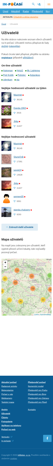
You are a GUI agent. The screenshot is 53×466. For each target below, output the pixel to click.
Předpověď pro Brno (37, 394)
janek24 (18, 170)
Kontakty (32, 409)
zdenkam (7, 79)
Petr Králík (8, 75)
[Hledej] (33, 4)
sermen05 (19, 196)
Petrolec (22, 75)
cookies (13, 458)
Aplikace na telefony (11, 425)
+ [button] (5, 262)
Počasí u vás (7, 394)
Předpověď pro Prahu (37, 390)
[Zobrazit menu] (49, 4)
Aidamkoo (35, 75)
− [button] (5, 266)
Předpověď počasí (37, 382)
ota (17, 79)
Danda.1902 (20, 108)
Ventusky (5, 437)
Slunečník (19, 157)
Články (4, 417)
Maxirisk (18, 95)
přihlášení (28, 57)
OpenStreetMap (45, 314)
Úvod (5, 11)
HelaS (20, 70)
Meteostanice (7, 390)
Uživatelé (5, 413)
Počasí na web (8, 429)
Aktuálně (15, 11)
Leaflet (36, 314)
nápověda (14, 46)
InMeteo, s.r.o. (24, 455)
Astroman (8, 70)
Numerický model (36, 386)
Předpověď (37, 11)
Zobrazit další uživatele (21, 227)
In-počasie (6, 441)
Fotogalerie (6, 421)
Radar (26, 11)
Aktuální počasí (9, 382)
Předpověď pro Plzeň (37, 402)
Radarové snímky (9, 386)
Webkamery (6, 398)
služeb (4, 46)
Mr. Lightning (33, 70)
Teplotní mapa (7, 402)
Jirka (16, 121)
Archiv (4, 409)
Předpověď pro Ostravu (38, 398)
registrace (6, 57)
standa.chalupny (22, 210)
